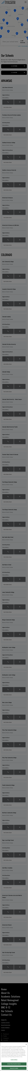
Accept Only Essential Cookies (14, 1064)
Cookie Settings (14, 1059)
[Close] (26, 1044)
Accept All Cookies (14, 1068)
